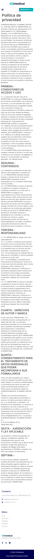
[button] (2, 9)
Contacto (5, 526)
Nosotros (5, 524)
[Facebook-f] (2, 543)
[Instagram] (6, 543)
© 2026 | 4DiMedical (17, 552)
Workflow (5, 521)
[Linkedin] (10, 543)
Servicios (5, 518)
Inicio (3, 516)
